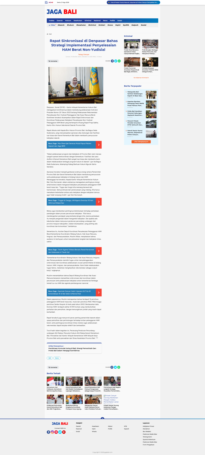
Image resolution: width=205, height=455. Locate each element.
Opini (118, 25)
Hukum (68, 21)
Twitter (61, 435)
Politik (112, 21)
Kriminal (88, 21)
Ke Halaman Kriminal (141, 77)
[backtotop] (102, 419)
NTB (125, 426)
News (105, 21)
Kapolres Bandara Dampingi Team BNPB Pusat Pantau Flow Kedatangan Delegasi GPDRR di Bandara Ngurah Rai (135, 103)
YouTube (65, 435)
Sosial (119, 21)
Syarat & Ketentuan (149, 439)
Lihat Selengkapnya (140, 141)
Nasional (97, 21)
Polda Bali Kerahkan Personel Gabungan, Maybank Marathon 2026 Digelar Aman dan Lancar (134, 113)
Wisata (94, 431)
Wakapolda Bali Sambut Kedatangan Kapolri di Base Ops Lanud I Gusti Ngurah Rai (135, 94)
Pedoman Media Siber (150, 434)
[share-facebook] (112, 60)
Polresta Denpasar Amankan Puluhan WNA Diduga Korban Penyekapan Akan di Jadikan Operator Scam (150, 70)
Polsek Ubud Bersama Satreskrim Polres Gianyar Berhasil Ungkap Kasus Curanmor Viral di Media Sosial (132, 51)
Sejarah (135, 25)
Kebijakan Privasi (148, 426)
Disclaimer (146, 429)
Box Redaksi (147, 431)
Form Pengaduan (148, 445)
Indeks (51, 21)
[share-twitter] (115, 60)
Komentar (54, 61)
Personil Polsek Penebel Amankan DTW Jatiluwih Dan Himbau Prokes (134, 123)
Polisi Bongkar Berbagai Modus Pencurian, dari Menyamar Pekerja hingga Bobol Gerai (150, 51)
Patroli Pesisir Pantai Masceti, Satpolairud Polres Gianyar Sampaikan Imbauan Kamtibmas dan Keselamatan (134, 2)
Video (53, 25)
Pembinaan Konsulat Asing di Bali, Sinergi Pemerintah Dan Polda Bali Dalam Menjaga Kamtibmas (72, 349)
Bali (50, 358)
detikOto (69, 431)
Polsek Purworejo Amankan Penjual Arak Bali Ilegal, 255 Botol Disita (131, 70)
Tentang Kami (147, 437)
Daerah (60, 21)
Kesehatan (78, 21)
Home (51, 2)
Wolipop (65, 435)
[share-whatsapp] (119, 60)
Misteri (102, 25)
